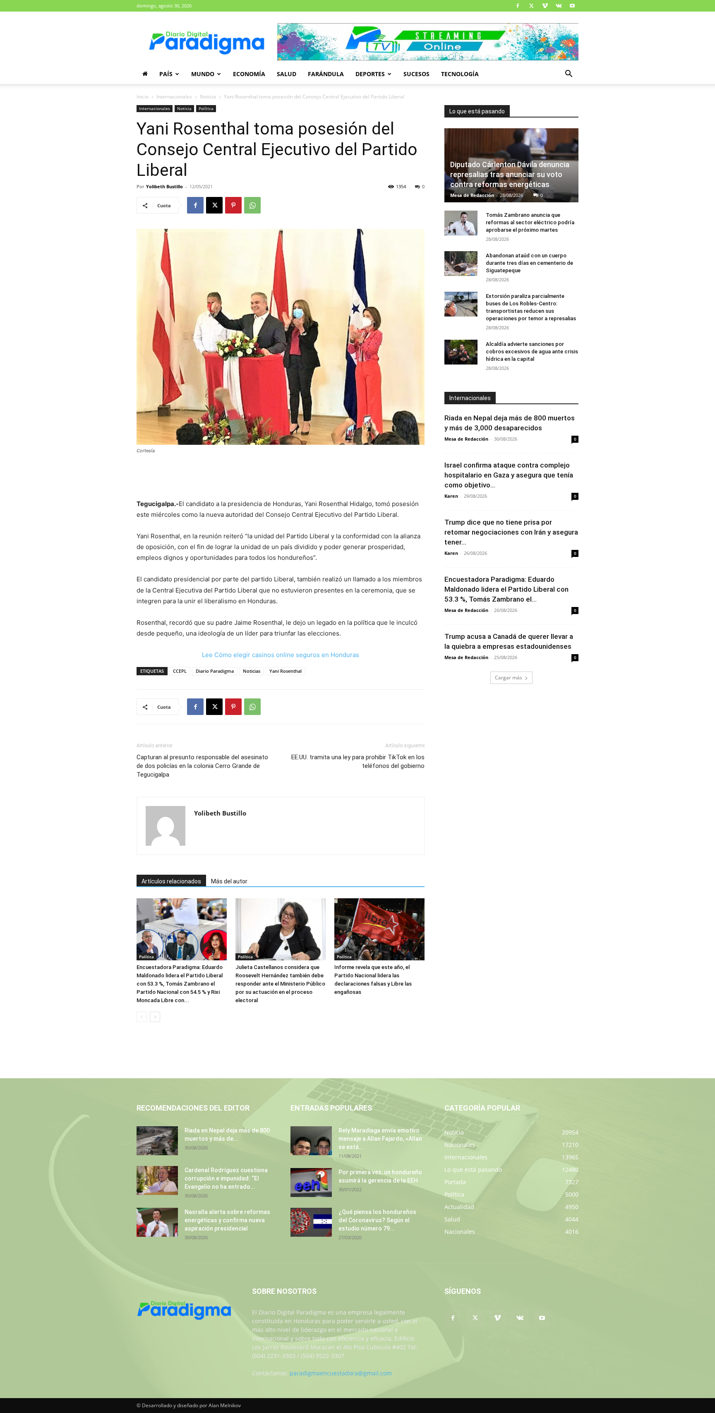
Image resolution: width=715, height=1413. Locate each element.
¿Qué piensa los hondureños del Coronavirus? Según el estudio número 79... (377, 1220)
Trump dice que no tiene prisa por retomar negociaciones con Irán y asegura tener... (511, 532)
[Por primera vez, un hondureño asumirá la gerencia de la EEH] (311, 1182)
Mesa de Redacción (472, 195)
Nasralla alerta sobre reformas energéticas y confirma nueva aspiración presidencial (227, 1220)
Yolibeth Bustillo (164, 186)
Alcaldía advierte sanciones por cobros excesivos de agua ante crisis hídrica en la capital (532, 351)
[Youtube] (572, 6)
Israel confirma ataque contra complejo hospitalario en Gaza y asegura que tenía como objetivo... (508, 475)
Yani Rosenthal (285, 671)
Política (206, 108)
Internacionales (174, 96)
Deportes (370, 74)
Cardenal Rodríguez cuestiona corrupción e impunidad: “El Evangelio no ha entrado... (226, 1178)
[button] (568, 75)
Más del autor (229, 881)
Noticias (251, 671)
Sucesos (416, 74)
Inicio (143, 96)
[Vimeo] (545, 6)
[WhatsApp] (252, 205)
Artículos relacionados (171, 881)
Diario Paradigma (215, 671)
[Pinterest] (233, 205)
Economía (249, 74)
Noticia (208, 96)
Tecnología (460, 74)
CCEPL (180, 671)
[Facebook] (517, 6)
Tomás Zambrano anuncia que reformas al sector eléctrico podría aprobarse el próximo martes (530, 222)
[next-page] (155, 1017)
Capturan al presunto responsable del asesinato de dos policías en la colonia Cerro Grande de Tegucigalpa (202, 765)
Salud (286, 74)
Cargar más (508, 677)
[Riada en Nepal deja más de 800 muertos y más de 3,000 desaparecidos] (157, 1140)
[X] (531, 6)
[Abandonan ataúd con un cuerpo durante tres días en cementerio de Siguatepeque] (460, 263)
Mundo (202, 74)
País (166, 74)
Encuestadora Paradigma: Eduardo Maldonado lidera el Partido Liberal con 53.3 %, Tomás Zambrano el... (506, 589)
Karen (451, 496)
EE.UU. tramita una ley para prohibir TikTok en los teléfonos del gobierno (358, 761)
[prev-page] (142, 1017)
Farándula (326, 74)
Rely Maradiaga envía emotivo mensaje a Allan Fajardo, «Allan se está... (380, 1138)
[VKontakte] (558, 6)
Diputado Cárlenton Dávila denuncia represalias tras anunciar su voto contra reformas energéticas (509, 174)
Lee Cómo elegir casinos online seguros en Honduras (280, 655)
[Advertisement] (280, 477)
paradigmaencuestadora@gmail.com (341, 1373)
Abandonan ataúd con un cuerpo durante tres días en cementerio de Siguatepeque (529, 262)
